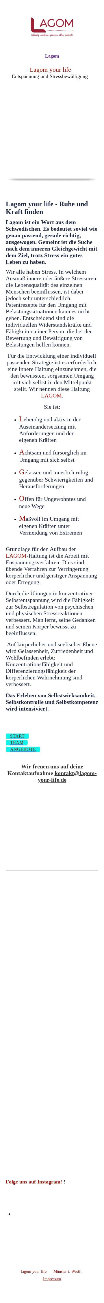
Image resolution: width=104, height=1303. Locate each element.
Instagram (48, 1182)
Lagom (52, 56)
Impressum (52, 1279)
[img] (52, 27)
